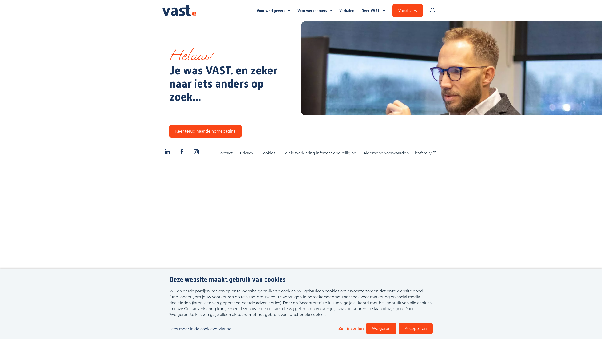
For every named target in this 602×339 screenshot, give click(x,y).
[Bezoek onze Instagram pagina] (196, 153)
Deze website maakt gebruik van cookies (227, 279)
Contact (225, 153)
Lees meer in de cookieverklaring (200, 329)
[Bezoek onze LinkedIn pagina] (167, 153)
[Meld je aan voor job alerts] (432, 10)
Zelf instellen (351, 328)
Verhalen (346, 10)
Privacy (246, 153)
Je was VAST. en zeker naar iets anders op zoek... (223, 83)
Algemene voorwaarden (386, 153)
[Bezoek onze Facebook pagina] (182, 153)
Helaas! (191, 57)
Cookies (267, 153)
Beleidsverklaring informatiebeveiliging (319, 153)
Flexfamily (422, 153)
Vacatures (407, 10)
